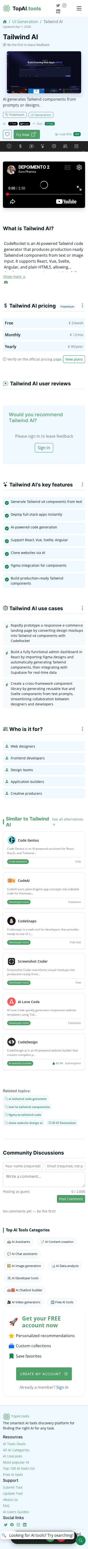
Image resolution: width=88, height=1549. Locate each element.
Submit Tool (12, 1487)
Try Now (22, 134)
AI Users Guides (16, 1511)
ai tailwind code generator (27, 1099)
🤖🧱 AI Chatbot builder (24, 1290)
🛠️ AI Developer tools (22, 1278)
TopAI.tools (19, 1416)
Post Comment (71, 1199)
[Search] (81, 1540)
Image (25, 123)
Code (51, 123)
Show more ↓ (14, 276)
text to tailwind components (29, 1107)
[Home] (5, 21)
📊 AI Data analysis (65, 1266)
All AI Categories (16, 1450)
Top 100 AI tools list (19, 1468)
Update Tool (13, 1493)
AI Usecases (12, 1456)
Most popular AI (16, 1462)
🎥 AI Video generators (23, 1302)
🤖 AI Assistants (18, 1241)
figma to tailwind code (24, 1115)
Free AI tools (13, 1474)
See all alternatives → (67, 822)
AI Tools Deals (14, 1443)
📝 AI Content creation (56, 1241)
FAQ (6, 1505)
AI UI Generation (63, 1122)
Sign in (44, 447)
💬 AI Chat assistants (22, 1254)
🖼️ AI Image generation (24, 1266)
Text (13, 123)
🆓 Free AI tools (62, 1302)
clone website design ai (25, 1122)
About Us (10, 1499)
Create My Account (41, 1374)
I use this (69, 134)
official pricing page (45, 359)
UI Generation (25, 21)
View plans (74, 359)
